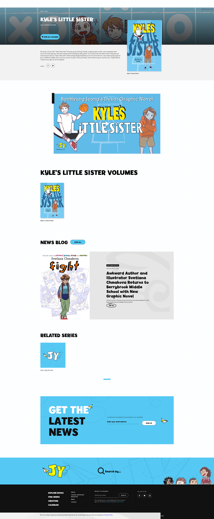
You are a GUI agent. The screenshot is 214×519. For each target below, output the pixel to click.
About (73, 492)
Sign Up (123, 495)
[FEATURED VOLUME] (150, 45)
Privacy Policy (108, 515)
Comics (46, 11)
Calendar (53, 504)
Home (41, 11)
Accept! (172, 515)
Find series (54, 496)
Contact (73, 502)
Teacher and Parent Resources (77, 496)
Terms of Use (119, 502)
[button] (107, 379)
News (73, 499)
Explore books (56, 492)
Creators (53, 500)
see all (111, 305)
